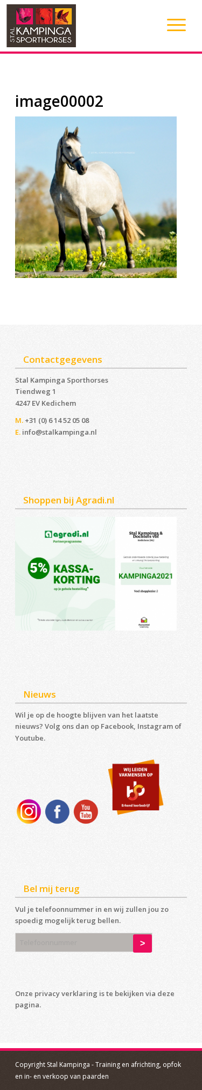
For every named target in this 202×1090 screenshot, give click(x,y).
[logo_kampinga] (81, 25)
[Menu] (171, 25)
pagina (27, 1004)
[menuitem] (171, 25)
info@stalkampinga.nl (59, 432)
